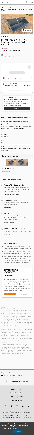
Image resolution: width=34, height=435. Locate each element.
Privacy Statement (12, 411)
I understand (17, 431)
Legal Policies (22, 411)
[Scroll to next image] (31, 162)
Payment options (9, 223)
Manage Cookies (19, 426)
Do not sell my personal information (11, 412)
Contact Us (24, 381)
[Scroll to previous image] (3, 162)
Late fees (20, 218)
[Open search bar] (27, 2)
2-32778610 (7, 234)
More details (7, 208)
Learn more (26, 294)
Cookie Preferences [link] (26, 412)
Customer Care (19, 78)
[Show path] (8, 7)
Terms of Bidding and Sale (12, 194)
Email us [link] (9, 294)
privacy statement (7, 428)
